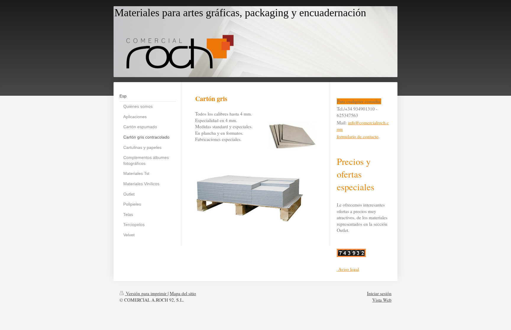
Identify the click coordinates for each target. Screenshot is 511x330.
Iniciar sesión (379, 293)
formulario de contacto (358, 136)
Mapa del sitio (183, 293)
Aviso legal (348, 269)
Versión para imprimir (146, 293)
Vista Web (382, 300)
